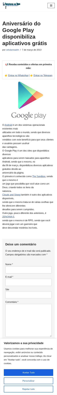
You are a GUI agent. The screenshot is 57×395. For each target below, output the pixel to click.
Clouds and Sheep (11, 194)
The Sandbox (38, 176)
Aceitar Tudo (28, 372)
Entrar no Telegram (43, 75)
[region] (28, 367)
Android (8, 125)
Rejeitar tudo (28, 389)
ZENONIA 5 (8, 216)
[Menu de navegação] (51, 5)
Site (7, 289)
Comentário (11, 302)
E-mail (9, 277)
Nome (9, 264)
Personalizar (28, 381)
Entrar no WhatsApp (18, 75)
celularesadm (12, 50)
